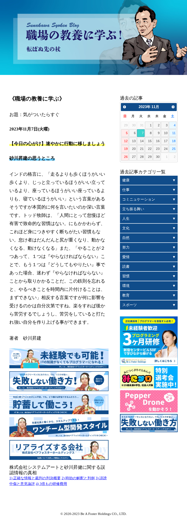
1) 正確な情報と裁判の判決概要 (35, 478)
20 (134, 149)
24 (166, 149)
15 (150, 141)
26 (126, 157)
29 (150, 157)
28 (142, 157)
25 (174, 149)
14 (142, 141)
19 (126, 149)
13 (134, 141)
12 (126, 141)
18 (174, 141)
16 (158, 141)
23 (158, 149)
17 (166, 141)
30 (158, 157)
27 (134, 157)
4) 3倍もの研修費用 (51, 484)
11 (174, 133)
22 (150, 149)
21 (142, 149)
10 (166, 133)
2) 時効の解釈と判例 (78, 478)
